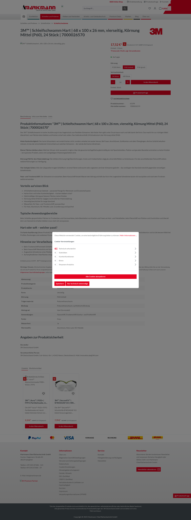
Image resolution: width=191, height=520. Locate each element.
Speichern (60, 284)
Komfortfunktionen (66, 257)
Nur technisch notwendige (77, 284)
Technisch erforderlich (67, 249)
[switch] (56, 253)
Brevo (61, 261)
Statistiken (63, 253)
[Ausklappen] (135, 248)
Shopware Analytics (66, 265)
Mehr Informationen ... (128, 235)
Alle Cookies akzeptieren (95, 277)
